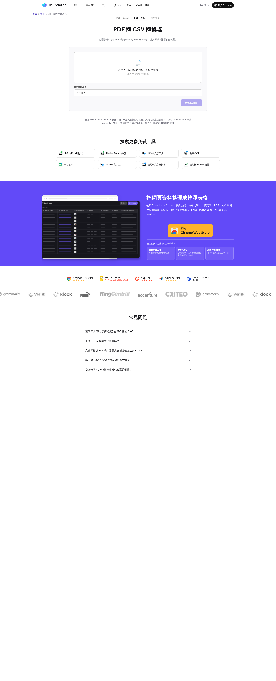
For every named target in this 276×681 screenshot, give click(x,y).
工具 (42, 14)
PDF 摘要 (155, 18)
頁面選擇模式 (80, 87)
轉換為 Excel (191, 102)
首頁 (35, 14)
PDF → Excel (122, 18)
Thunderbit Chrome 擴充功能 (105, 119)
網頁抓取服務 (167, 122)
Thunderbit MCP (109, 122)
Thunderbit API (180, 119)
